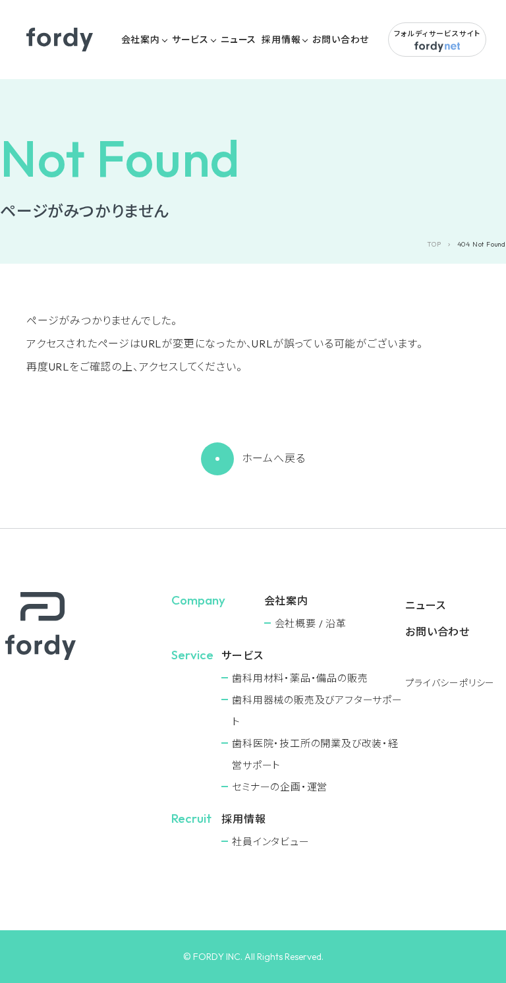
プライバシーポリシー (450, 683)
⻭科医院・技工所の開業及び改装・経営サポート (315, 754)
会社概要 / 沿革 (311, 623)
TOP (434, 244)
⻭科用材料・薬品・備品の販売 (300, 678)
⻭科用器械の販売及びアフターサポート (317, 711)
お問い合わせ (340, 39)
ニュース (238, 39)
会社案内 (140, 39)
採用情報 (281, 39)
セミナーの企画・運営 (279, 787)
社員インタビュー (270, 841)
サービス (190, 39)
